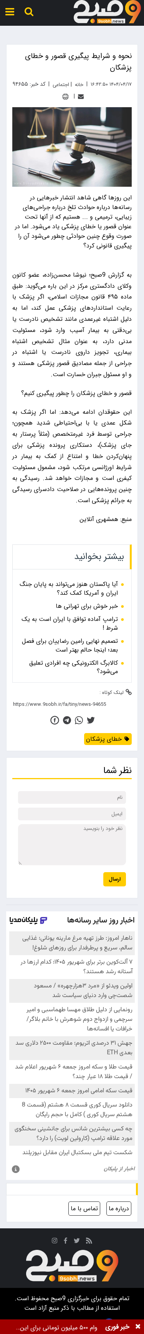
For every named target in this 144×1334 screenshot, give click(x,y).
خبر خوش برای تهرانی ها (87, 606)
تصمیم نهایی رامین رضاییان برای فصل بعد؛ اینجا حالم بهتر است (70, 645)
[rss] (89, 1242)
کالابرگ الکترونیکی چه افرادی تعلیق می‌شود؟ (73, 667)
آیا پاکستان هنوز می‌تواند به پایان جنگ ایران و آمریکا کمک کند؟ (69, 588)
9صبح (57, 1298)
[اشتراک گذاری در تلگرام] (67, 720)
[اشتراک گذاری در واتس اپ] (79, 720)
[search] (29, 12)
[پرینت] (65, 96)
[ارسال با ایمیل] (81, 97)
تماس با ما (84, 1208)
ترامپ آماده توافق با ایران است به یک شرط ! (70, 623)
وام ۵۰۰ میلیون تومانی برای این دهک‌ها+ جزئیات (59, 1327)
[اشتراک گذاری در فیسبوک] (55, 720)
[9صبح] (107, 12)
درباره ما (119, 1208)
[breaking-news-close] (137, 1326)
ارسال (115, 879)
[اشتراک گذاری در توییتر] (91, 720)
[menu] (10, 12)
